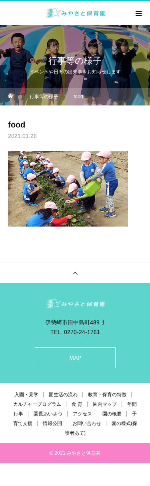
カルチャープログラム (37, 404)
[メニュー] (138, 13)
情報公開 (52, 423)
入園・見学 (26, 394)
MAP (75, 357)
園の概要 (112, 414)
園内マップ (105, 404)
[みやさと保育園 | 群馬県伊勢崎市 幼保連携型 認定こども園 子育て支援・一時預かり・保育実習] (75, 303)
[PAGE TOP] (75, 273)
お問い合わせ (86, 423)
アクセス (82, 414)
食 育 (77, 404)
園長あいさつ (48, 414)
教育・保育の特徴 (107, 394)
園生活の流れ (63, 394)
